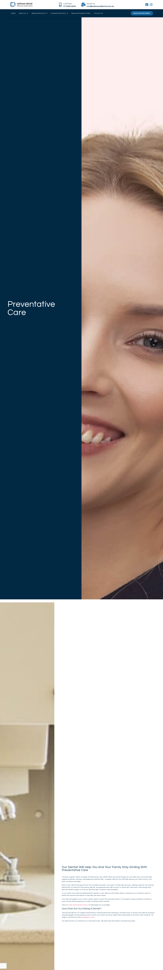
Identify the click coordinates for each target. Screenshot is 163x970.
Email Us (91, 4)
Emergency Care (87, 917)
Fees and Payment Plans (81, 13)
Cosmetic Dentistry (58, 13)
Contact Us (98, 13)
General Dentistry (38, 13)
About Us (22, 13)
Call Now (67, 4)
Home (13, 13)
